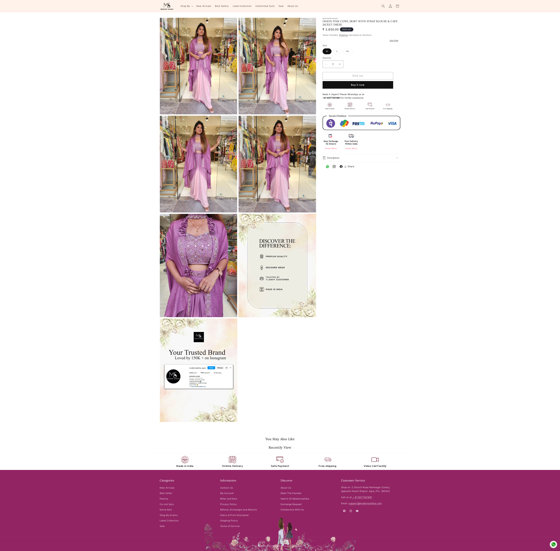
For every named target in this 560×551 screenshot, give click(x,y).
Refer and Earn (228, 498)
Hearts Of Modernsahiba (295, 498)
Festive (164, 498)
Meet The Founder (291, 493)
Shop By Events (169, 515)
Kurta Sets (166, 509)
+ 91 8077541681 (362, 497)
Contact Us (226, 487)
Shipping (343, 35)
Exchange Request (291, 504)
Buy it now (358, 84)
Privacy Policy (228, 504)
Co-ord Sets (167, 504)
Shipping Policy (229, 520)
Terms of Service (230, 526)
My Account (227, 493)
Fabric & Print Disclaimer (234, 515)
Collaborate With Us (292, 509)
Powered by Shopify (292, 546)
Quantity (327, 58)
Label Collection (169, 520)
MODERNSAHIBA (274, 546)
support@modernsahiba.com (365, 503)
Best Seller (166, 493)
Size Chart (394, 40)
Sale (162, 526)
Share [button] (351, 166)
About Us (286, 487)
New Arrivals (167, 487)
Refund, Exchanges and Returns (238, 509)
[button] (186, 6)
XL (349, 52)
